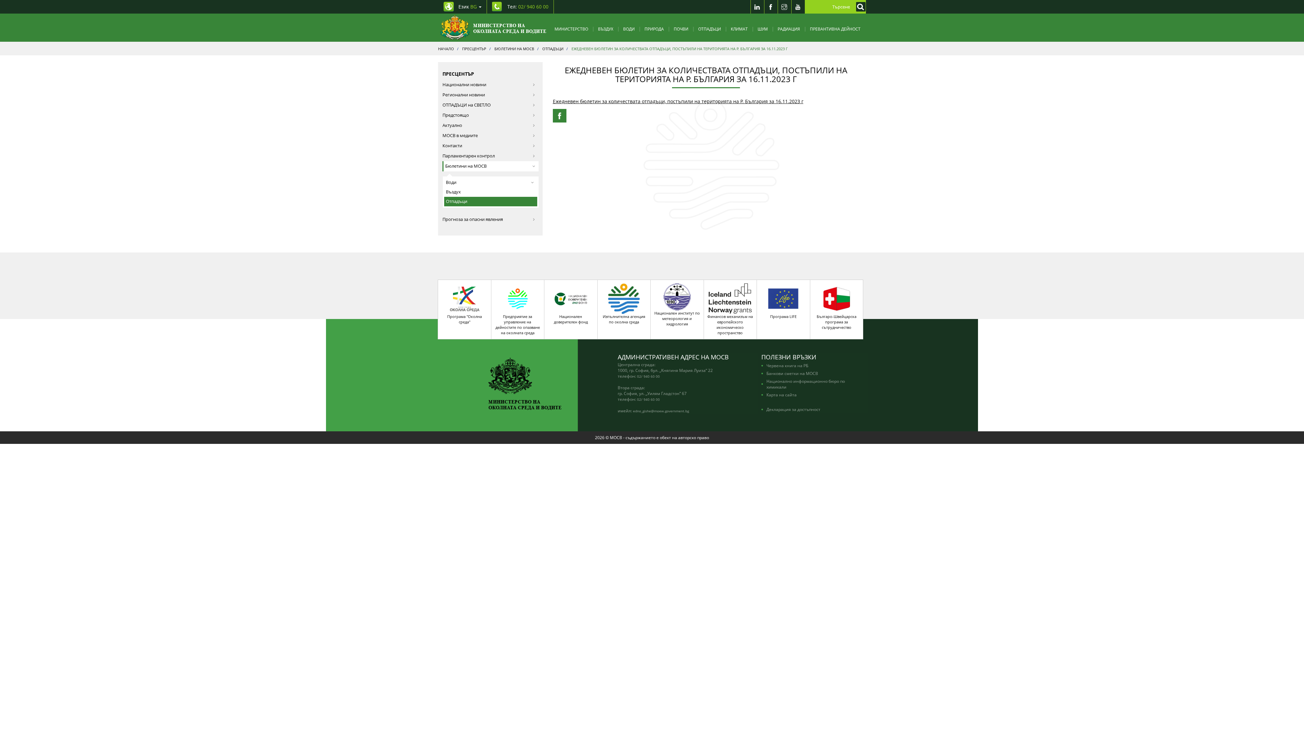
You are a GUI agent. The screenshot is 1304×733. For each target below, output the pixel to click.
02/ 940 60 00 (648, 376)
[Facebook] (771, 7)
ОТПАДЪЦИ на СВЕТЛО (466, 105)
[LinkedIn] (757, 7)
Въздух (605, 29)
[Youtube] (798, 7)
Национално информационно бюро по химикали (805, 384)
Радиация (789, 29)
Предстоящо (455, 115)
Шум (763, 29)
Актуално (452, 125)
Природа (654, 29)
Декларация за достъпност (793, 409)
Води (629, 29)
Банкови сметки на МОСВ (792, 373)
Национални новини (464, 85)
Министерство (571, 29)
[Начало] (493, 27)
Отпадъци (709, 29)
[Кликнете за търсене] (859, 7)
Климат (739, 29)
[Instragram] (784, 7)
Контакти (452, 146)
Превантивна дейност (835, 29)
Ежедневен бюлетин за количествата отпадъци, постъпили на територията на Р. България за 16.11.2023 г (678, 101)
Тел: (527, 6)
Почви (681, 29)
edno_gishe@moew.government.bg (661, 411)
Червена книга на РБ (787, 365)
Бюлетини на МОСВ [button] (466, 166)
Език (467, 6)
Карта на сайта (781, 394)
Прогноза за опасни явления (472, 219)
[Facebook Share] (559, 116)
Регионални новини (463, 95)
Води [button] (451, 182)
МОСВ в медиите (460, 135)
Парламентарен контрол (468, 156)
